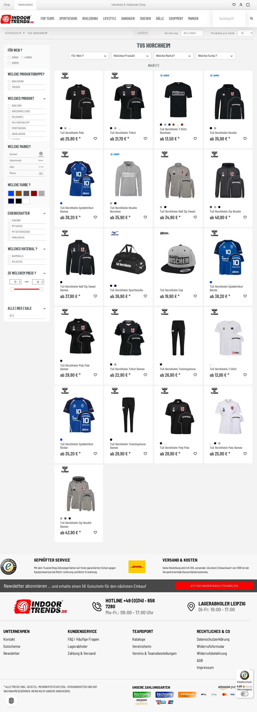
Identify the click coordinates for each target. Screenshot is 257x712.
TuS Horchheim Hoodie (223, 132)
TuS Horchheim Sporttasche (126, 290)
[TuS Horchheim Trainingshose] (178, 338)
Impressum (205, 667)
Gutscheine (11, 646)
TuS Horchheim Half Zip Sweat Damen (78, 288)
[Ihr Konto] (241, 4)
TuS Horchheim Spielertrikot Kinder (76, 446)
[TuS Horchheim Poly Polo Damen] (78, 336)
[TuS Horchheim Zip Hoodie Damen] (78, 493)
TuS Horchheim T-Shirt (223, 369)
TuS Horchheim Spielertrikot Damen (76, 209)
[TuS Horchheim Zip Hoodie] (228, 180)
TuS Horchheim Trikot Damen (127, 369)
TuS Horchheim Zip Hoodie (225, 211)
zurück (143, 33)
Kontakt (9, 639)
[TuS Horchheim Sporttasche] (128, 259)
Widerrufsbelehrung (212, 653)
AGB (200, 660)
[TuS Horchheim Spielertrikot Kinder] (78, 414)
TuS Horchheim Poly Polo (174, 447)
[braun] (174, 124)
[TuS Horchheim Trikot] (128, 101)
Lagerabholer (78, 646)
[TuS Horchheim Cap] (178, 259)
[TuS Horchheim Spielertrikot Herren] (228, 257)
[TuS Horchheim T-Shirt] (228, 338)
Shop (7, 4)
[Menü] (251, 671)
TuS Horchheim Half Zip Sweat (177, 211)
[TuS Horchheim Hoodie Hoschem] (128, 178)
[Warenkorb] (248, 4)
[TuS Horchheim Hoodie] (228, 101)
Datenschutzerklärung (213, 639)
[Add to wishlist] (95, 138)
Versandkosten (77, 686)
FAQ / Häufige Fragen (83, 639)
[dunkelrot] (182, 124)
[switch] (244, 694)
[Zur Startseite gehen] (17, 19)
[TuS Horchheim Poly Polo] (178, 416)
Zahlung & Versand (82, 653)
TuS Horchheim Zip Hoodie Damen (75, 524)
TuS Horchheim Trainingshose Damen (128, 446)
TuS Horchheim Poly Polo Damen (75, 367)
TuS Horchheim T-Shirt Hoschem (173, 131)
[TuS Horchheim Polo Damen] (228, 416)
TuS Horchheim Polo (72, 132)
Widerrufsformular (210, 646)
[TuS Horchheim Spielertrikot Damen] (78, 178)
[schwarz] (61, 128)
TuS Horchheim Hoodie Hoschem (123, 209)
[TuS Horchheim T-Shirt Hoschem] (178, 99)
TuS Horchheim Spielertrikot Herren (226, 288)
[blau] (61, 203)
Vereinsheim (25, 4)
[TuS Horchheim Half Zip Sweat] (178, 180)
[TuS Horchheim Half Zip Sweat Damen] (78, 257)
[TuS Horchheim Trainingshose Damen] (128, 414)
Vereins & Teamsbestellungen (154, 653)
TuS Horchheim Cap (171, 290)
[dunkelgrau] (211, 207)
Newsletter (11, 653)
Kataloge (138, 639)
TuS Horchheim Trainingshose (177, 369)
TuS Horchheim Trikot (123, 132)
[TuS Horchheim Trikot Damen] (128, 338)
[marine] (169, 124)
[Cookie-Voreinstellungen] (11, 700)
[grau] (65, 128)
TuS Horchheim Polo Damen (226, 447)
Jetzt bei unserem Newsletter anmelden (214, 585)
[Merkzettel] (234, 4)
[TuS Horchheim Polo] (78, 101)
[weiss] (70, 128)
